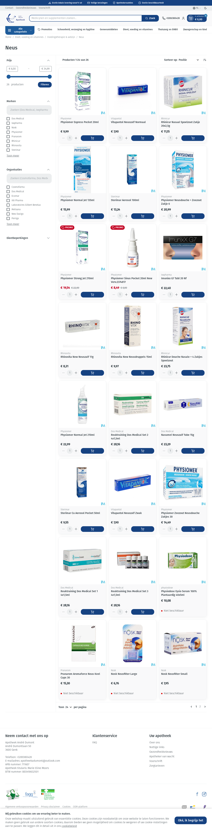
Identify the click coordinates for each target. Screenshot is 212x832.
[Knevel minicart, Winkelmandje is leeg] (191, 18)
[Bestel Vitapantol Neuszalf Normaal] (142, 138)
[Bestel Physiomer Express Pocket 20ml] (92, 138)
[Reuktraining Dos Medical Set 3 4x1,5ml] (132, 560)
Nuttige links (156, 747)
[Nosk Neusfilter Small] (183, 643)
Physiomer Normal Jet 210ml (78, 434)
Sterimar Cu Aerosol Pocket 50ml (80, 513)
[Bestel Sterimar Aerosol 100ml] (142, 216)
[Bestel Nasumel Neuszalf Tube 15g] (193, 451)
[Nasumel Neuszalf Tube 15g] (183, 404)
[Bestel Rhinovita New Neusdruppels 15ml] (142, 373)
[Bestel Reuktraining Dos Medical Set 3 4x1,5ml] (142, 612)
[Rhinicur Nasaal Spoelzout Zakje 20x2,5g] (183, 91)
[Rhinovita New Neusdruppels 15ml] (132, 326)
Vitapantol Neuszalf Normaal (128, 122)
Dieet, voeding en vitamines (138, 29)
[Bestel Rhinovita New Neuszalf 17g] (92, 373)
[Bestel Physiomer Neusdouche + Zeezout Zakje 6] (193, 216)
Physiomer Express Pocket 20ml (80, 122)
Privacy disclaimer (50, 807)
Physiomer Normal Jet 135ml (77, 200)
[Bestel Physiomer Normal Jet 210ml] (92, 451)
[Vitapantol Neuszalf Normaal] (132, 91)
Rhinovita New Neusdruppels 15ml (131, 356)
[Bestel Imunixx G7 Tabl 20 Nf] (193, 294)
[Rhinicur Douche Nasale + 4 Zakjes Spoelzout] (183, 326)
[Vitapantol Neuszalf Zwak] (132, 482)
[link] (192, 707)
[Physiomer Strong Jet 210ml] (82, 247)
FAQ (94, 742)
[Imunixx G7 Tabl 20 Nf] (183, 247)
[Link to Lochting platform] (205, 807)
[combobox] (85, 18)
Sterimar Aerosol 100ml (125, 200)
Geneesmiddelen (109, 29)
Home (8, 37)
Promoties (46, 29)
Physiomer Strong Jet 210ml (77, 278)
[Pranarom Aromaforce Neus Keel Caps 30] (82, 643)
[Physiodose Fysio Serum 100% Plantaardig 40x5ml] (183, 560)
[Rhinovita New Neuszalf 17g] (82, 326)
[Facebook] (197, 794)
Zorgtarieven (156, 766)
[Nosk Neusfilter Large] (132, 643)
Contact (9, 8)
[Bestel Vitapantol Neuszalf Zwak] (142, 529)
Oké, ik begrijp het (190, 820)
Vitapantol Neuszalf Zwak (126, 513)
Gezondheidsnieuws (26, 8)
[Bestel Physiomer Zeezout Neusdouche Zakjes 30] (193, 529)
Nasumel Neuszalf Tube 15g (177, 434)
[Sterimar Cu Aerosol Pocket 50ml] (82, 482)
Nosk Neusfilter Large (124, 673)
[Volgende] (204, 707)
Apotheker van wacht (161, 756)
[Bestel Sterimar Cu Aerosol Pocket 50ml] (92, 529)
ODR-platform (80, 807)
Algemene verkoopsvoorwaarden (21, 807)
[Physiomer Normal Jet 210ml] (82, 404)
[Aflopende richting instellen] (205, 60)
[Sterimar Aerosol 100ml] (132, 169)
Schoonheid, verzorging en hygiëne (76, 29)
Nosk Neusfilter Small (174, 673)
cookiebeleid (69, 826)
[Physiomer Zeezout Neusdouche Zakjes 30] (183, 482)
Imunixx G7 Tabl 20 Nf (174, 278)
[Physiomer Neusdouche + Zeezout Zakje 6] (183, 169)
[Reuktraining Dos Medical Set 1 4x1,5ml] (82, 560)
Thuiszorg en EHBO (168, 29)
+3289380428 (24, 757)
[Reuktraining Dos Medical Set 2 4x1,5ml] (132, 404)
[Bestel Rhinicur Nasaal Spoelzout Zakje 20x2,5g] (193, 138)
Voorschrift (44, 8)
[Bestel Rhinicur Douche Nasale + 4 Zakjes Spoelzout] (193, 373)
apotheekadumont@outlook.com (40, 761)
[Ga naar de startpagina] (15, 18)
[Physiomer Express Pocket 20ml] (82, 91)
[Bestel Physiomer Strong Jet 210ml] (92, 294)
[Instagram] (204, 794)
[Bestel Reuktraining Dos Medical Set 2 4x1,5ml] (142, 451)
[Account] (183, 18)
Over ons (154, 742)
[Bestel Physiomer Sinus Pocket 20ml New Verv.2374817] (142, 294)
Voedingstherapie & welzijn (61, 37)
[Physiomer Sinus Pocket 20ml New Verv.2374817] (132, 247)
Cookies (66, 807)
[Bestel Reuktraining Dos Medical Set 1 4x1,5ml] (92, 612)
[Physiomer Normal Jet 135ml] (82, 169)
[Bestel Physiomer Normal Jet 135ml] (92, 216)
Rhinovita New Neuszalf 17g (77, 356)
